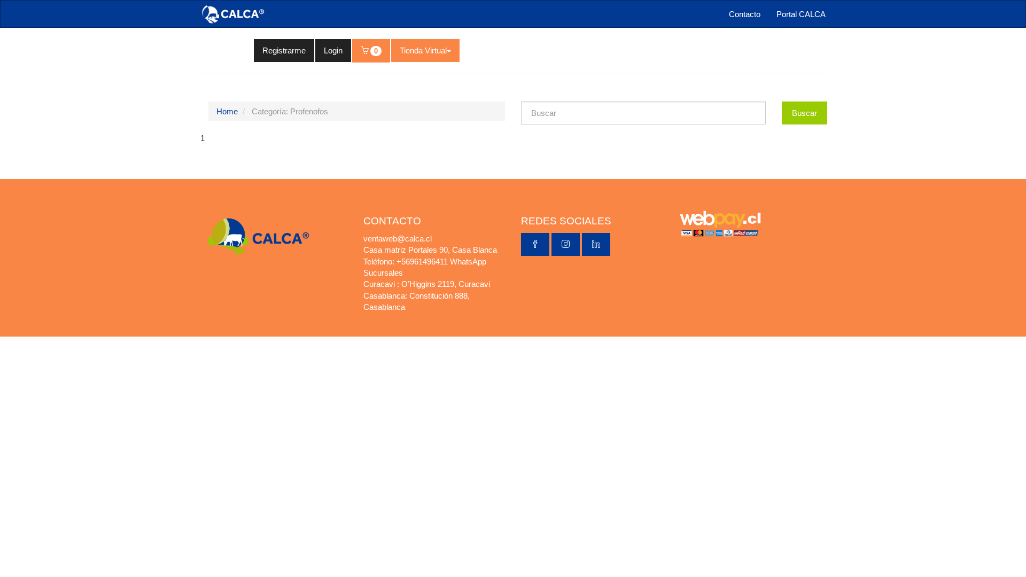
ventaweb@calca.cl (397, 238)
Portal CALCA (801, 14)
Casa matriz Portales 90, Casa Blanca (430, 249)
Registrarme (284, 50)
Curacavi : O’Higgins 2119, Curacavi (426, 283)
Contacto (744, 14)
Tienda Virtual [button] (423, 50)
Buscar (804, 113)
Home (227, 111)
